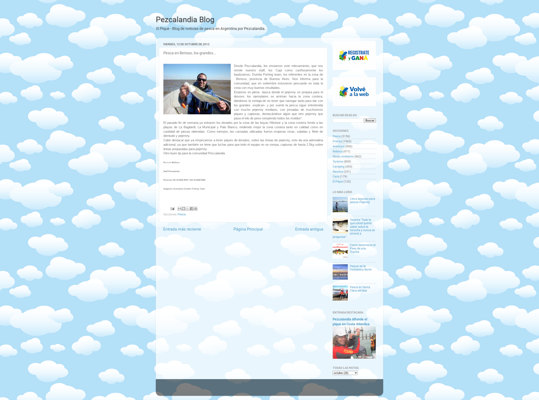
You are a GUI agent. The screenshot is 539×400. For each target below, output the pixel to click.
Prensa (337, 141)
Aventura (339, 146)
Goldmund (277, 389)
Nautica (338, 171)
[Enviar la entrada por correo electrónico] (172, 208)
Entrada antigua (309, 229)
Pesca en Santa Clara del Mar (360, 288)
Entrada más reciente (182, 229)
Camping (338, 166)
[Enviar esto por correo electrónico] (179, 209)
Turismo (338, 161)
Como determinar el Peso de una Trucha (362, 248)
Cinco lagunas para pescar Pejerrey (362, 200)
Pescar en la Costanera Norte (361, 267)
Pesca (182, 214)
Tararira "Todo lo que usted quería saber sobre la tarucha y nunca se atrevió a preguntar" (354, 228)
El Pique (338, 181)
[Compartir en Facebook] (191, 209)
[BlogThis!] (183, 209)
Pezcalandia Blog (185, 19)
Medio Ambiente (343, 156)
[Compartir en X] (187, 209)
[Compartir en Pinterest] (195, 209)
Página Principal (248, 229)
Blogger (315, 389)
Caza (336, 176)
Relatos (338, 151)
